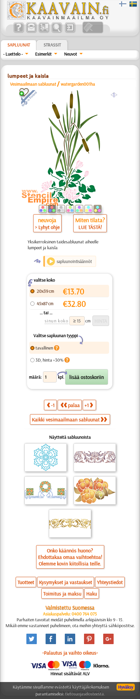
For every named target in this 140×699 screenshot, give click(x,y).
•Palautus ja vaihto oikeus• (70, 652)
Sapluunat (18, 45)
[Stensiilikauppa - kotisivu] (57, 18)
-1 (53, 405)
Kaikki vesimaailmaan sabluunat (66, 419)
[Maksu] (43, 32)
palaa (74, 405)
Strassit (52, 45)
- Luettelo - (13, 54)
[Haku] (56, 32)
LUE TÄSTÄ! (90, 227)
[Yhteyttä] (31, 32)
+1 (87, 405)
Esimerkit (43, 54)
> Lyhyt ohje (47, 227)
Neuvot (70, 54)
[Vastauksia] (18, 32)
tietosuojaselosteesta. (85, 694)
